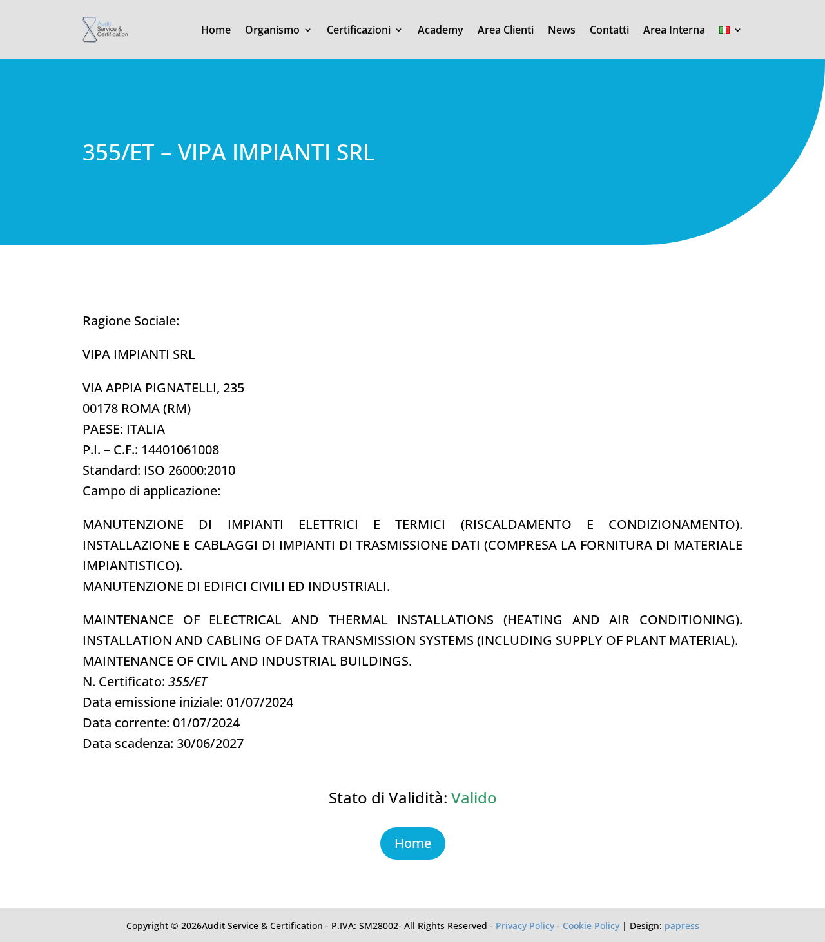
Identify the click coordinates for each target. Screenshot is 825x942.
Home (216, 30)
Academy (440, 30)
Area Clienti (506, 30)
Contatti (609, 30)
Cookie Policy (591, 925)
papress (682, 925)
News (562, 30)
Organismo (272, 30)
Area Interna (674, 30)
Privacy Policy (525, 925)
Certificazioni (359, 30)
